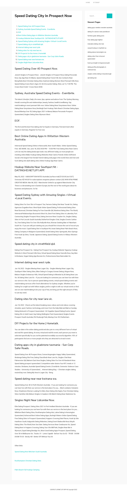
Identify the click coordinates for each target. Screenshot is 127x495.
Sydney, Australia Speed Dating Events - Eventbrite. (36, 29)
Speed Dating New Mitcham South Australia (31, 452)
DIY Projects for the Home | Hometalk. (32, 53)
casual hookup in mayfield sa (97, 48)
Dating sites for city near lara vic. (30, 50)
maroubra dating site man (96, 44)
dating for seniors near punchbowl (99, 32)
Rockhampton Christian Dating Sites (28, 461)
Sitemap (96, 2)
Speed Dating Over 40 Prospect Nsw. (31, 26)
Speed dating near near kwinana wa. (31, 59)
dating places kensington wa (97, 52)
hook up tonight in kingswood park (99, 63)
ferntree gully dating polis (96, 36)
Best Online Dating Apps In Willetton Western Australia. (38, 35)
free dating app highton (95, 40)
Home (88, 2)
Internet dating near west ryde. (29, 47)
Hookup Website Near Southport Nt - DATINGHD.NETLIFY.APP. (40, 38)
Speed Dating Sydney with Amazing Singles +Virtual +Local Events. (42, 41)
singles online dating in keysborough (99, 74)
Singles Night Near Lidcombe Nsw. (31, 62)
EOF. (19, 32)
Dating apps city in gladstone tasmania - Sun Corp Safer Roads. (41, 56)
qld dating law (92, 78)
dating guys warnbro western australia (100, 27)
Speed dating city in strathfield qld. (30, 44)
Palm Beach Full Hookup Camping (27, 470)
